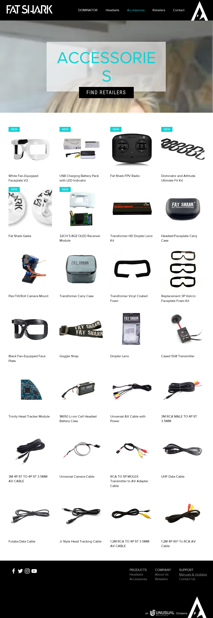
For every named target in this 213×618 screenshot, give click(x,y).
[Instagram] (27, 571)
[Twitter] (20, 571)
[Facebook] (13, 571)
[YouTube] (34, 571)
